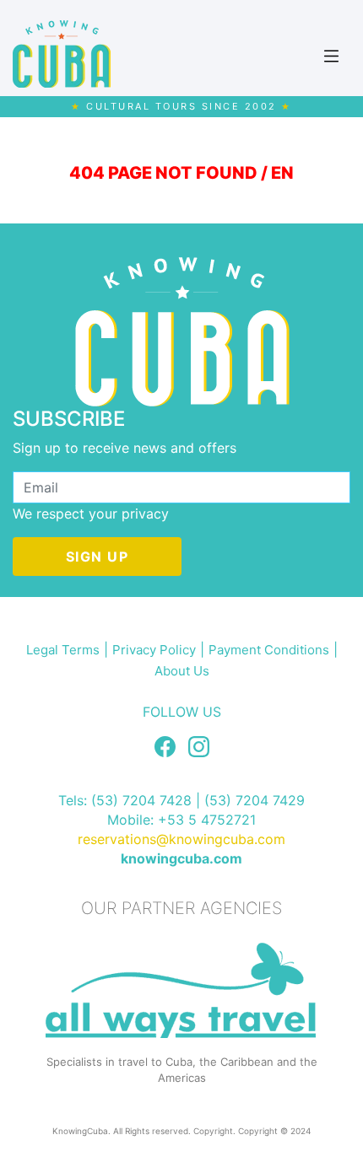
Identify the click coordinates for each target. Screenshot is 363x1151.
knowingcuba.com (181, 858)
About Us (181, 671)
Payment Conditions (269, 650)
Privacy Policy (154, 650)
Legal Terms (63, 650)
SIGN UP (97, 556)
